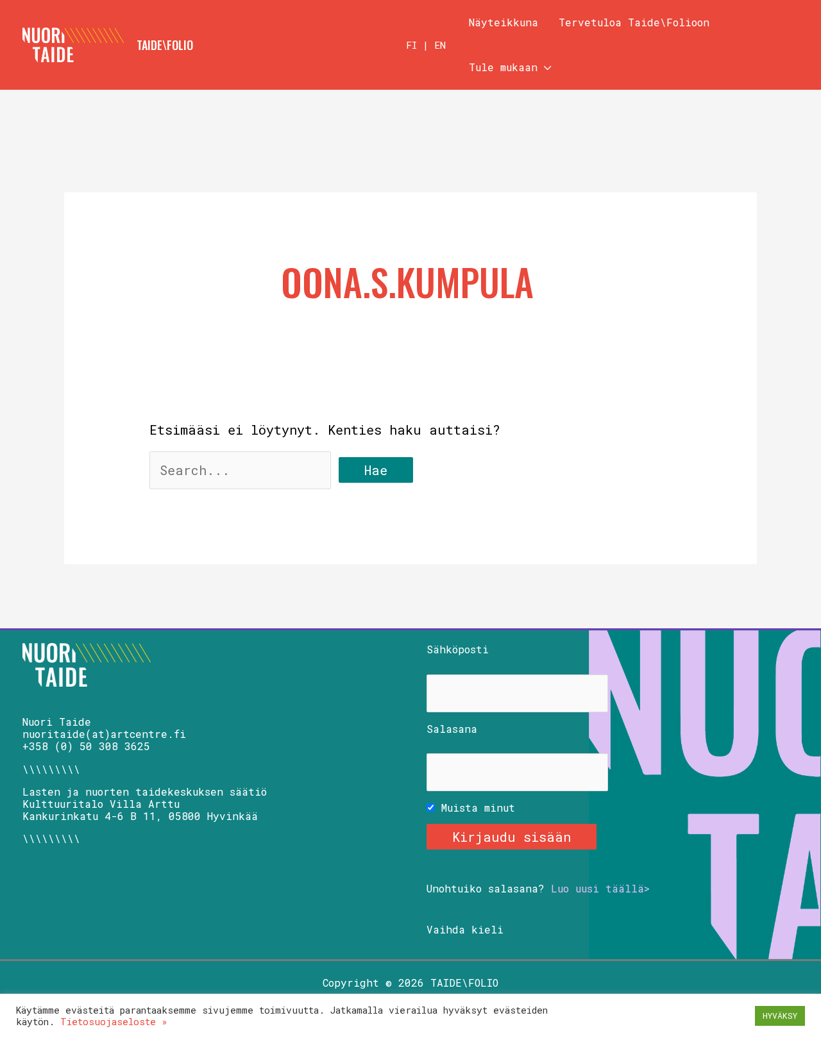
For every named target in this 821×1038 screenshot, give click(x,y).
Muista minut (475, 807)
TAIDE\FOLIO (165, 45)
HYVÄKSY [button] (780, 1015)
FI (411, 44)
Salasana (452, 729)
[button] (544, 67)
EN (440, 44)
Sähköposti (458, 649)
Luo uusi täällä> (600, 888)
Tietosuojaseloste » (113, 1022)
